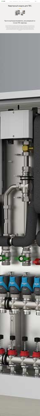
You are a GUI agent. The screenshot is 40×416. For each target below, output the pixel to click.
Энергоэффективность (15, 1)
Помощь (23, 1)
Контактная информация (27, 1)
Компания (20, 1)
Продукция (11, 1)
